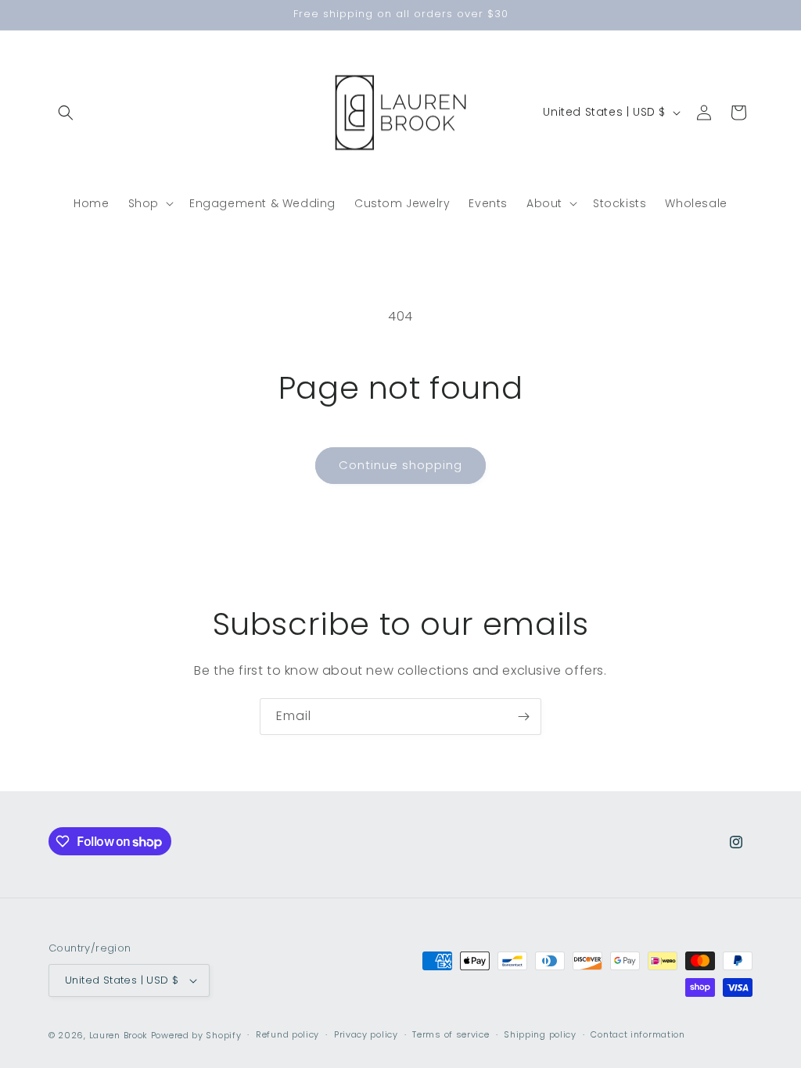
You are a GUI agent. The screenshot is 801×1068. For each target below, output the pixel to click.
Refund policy (287, 1034)
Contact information (637, 1034)
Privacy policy (366, 1034)
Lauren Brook (118, 1035)
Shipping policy (540, 1034)
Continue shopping (400, 465)
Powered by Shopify (196, 1035)
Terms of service (450, 1034)
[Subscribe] (523, 716)
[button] (65, 112)
